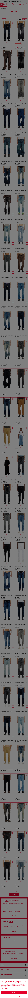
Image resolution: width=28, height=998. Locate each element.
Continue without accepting (14, 996)
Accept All (14, 992)
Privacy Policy (18, 986)
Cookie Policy (4, 988)
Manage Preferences (5, 986)
